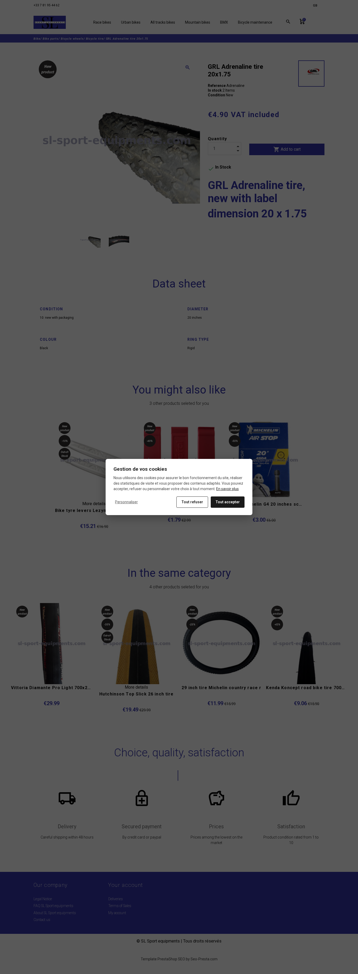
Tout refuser (192, 502)
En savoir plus (227, 489)
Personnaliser (126, 502)
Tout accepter (227, 502)
